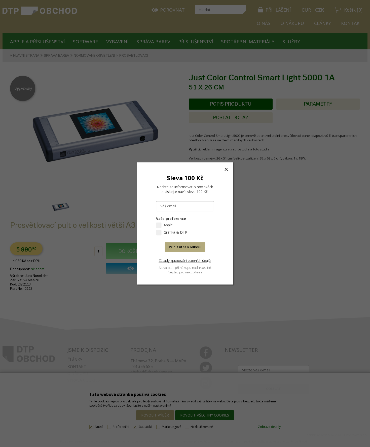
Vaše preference (171, 218)
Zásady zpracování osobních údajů (185, 261)
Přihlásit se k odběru (185, 247)
